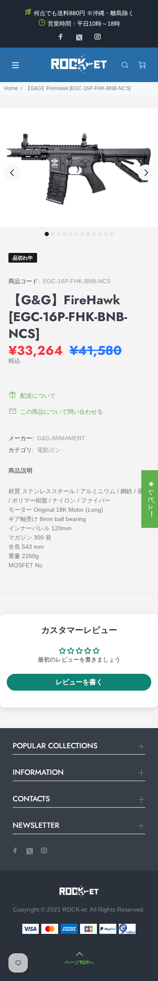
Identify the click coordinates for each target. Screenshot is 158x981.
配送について (38, 395)
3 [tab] (58, 234)
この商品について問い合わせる (61, 411)
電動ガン (49, 450)
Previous (12, 173)
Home (11, 88)
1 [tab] (47, 234)
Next (146, 173)
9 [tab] (94, 234)
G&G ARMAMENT (61, 438)
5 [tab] (70, 234)
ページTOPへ (79, 962)
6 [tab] (76, 234)
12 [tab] (112, 234)
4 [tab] (64, 234)
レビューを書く (79, 682)
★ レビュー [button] (151, 499)
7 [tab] (82, 234)
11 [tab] (106, 234)
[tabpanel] (79, 168)
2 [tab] (53, 234)
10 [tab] (100, 234)
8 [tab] (88, 234)
